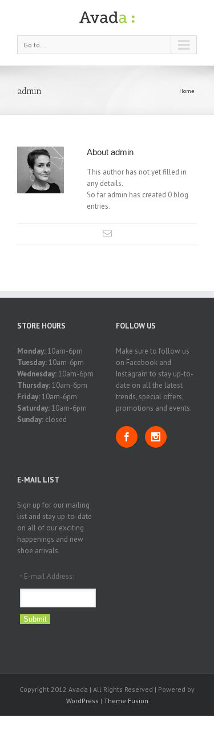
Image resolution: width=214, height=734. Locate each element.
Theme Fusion (126, 700)
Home (186, 91)
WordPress (82, 700)
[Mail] (107, 233)
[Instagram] (156, 437)
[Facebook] (127, 437)
